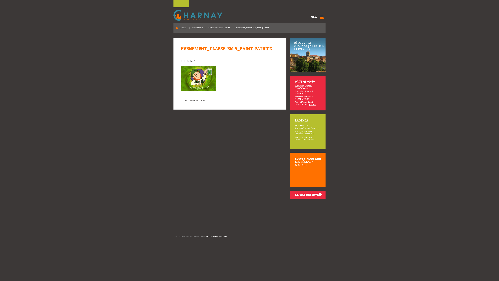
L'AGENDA (301, 120)
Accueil (183, 27)
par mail (312, 104)
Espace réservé (307, 194)
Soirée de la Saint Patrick (219, 27)
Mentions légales (212, 236)
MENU (314, 16)
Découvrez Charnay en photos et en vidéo (309, 46)
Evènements (197, 27)
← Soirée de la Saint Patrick (193, 100)
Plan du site (223, 236)
